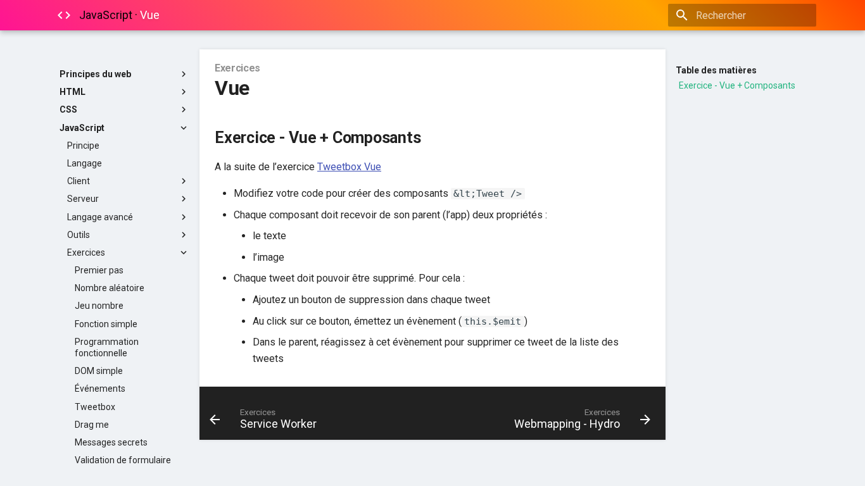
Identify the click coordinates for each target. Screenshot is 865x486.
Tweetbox (95, 407)
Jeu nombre (99, 306)
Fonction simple (106, 324)
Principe (83, 145)
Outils (78, 235)
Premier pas (99, 270)
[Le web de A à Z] (64, 15)
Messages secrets (111, 442)
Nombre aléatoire (109, 288)
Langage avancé (100, 217)
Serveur (83, 199)
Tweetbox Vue (349, 167)
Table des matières (716, 70)
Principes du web (95, 74)
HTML (72, 92)
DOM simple (99, 371)
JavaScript (82, 128)
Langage (84, 163)
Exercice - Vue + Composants (737, 85)
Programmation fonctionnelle (107, 347)
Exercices (86, 252)
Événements (100, 388)
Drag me (92, 425)
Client (78, 181)
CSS (68, 109)
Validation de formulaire (123, 460)
